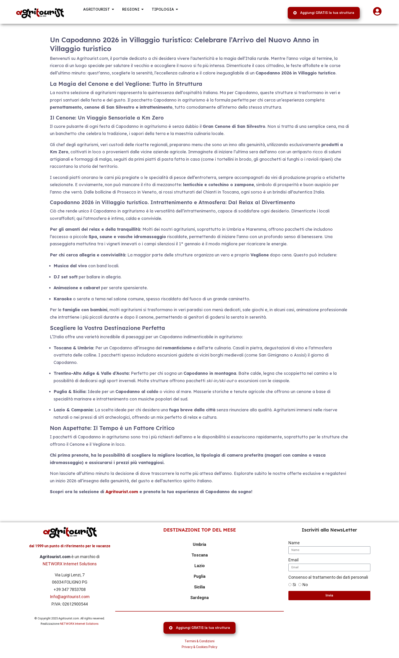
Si (294, 584)
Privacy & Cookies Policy (199, 647)
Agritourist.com (122, 491)
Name (294, 542)
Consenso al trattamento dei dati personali (328, 577)
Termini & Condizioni (199, 641)
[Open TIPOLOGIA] (177, 9)
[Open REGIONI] (142, 9)
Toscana (199, 555)
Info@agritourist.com (70, 596)
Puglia (200, 576)
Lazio (199, 565)
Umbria (199, 544)
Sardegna (199, 597)
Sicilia (199, 586)
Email (293, 559)
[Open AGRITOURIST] (113, 9)
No (305, 584)
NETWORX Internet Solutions (70, 563)
